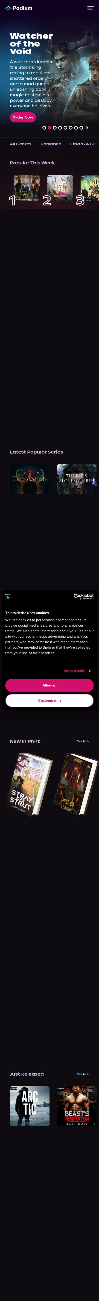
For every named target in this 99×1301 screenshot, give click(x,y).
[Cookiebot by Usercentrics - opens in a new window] (73, 597)
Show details (74, 671)
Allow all (50, 685)
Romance (51, 144)
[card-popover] (27, 188)
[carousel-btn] (44, 128)
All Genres (20, 144)
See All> (83, 741)
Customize (47, 700)
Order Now (23, 117)
